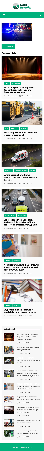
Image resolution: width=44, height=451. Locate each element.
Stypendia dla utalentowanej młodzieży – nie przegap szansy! (20, 311)
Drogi (6, 128)
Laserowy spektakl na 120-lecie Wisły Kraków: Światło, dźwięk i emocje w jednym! (28, 409)
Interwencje (8, 170)
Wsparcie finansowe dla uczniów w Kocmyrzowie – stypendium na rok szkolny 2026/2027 (21, 267)
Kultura (7, 83)
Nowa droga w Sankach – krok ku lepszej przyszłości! (20, 133)
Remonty (24, 128)
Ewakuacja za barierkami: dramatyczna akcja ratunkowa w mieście (20, 177)
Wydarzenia (16, 83)
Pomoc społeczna (21, 170)
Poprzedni (9, 47)
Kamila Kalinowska (11, 96)
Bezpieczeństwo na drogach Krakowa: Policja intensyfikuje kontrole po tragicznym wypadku (21, 222)
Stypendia (17, 260)
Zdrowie (32, 170)
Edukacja (8, 260)
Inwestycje (14, 128)
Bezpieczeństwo (10, 215)
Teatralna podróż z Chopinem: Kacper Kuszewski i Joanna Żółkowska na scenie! (19, 90)
